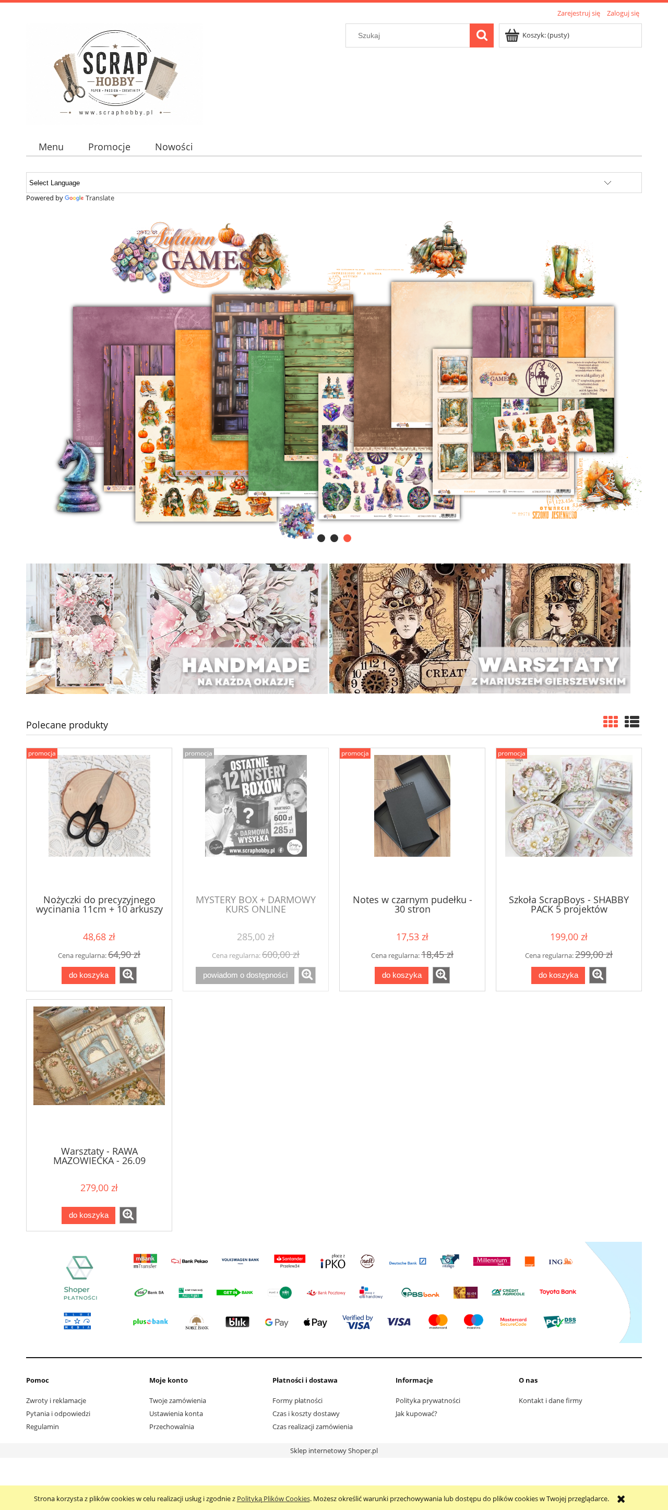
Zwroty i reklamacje (56, 1400)
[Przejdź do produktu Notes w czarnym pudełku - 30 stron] (412, 820)
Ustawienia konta (176, 1413)
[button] (128, 975)
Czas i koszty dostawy (306, 1413)
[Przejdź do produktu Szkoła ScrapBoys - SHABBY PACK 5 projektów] (569, 820)
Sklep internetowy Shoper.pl (334, 1450)
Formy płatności (297, 1400)
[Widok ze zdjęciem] (610, 722)
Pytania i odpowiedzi (58, 1413)
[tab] (321, 538)
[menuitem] (51, 147)
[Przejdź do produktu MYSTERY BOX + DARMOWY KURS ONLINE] (255, 820)
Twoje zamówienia (177, 1400)
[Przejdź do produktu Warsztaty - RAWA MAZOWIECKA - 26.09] (99, 1071)
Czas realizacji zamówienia (312, 1426)
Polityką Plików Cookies (273, 1498)
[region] (334, 379)
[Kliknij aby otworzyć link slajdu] (334, 379)
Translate (100, 197)
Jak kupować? (416, 1413)
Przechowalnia (171, 1426)
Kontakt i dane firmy (550, 1400)
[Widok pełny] (632, 722)
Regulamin (42, 1426)
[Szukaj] (482, 35)
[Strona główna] (114, 72)
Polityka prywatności (428, 1400)
